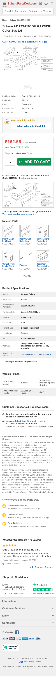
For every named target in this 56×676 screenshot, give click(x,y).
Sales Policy (12, 658)
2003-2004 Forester (17, 465)
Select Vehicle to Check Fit (31, 126)
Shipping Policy (28, 354)
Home (4, 20)
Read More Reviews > (44, 567)
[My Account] (46, 3)
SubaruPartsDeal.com (43, 492)
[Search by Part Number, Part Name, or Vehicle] (50, 11)
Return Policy (45, 354)
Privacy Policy (43, 658)
